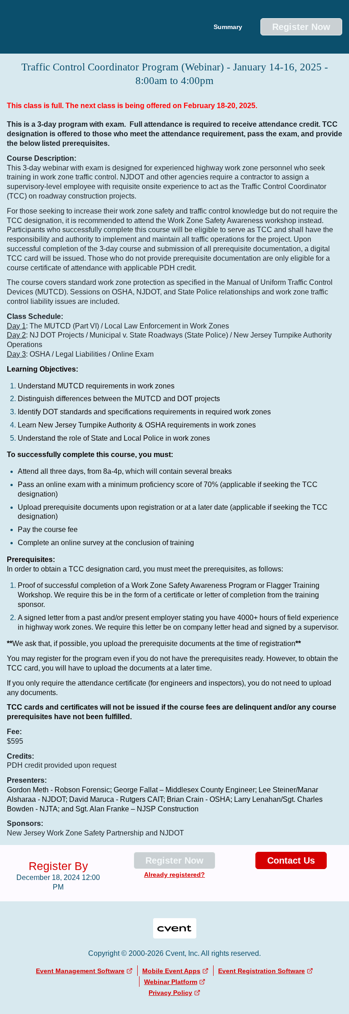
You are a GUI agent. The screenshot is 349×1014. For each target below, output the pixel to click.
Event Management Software (80, 970)
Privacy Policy (170, 992)
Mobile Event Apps (171, 970)
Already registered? (174, 874)
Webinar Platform (170, 981)
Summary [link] (228, 26)
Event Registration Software (261, 970)
